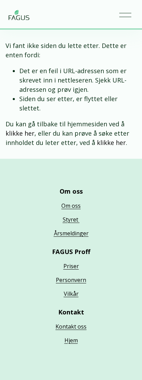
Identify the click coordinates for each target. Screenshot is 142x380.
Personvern (71, 280)
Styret (71, 219)
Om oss (71, 206)
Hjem (71, 340)
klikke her (20, 133)
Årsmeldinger (71, 233)
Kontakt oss (71, 326)
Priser (71, 266)
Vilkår (71, 294)
